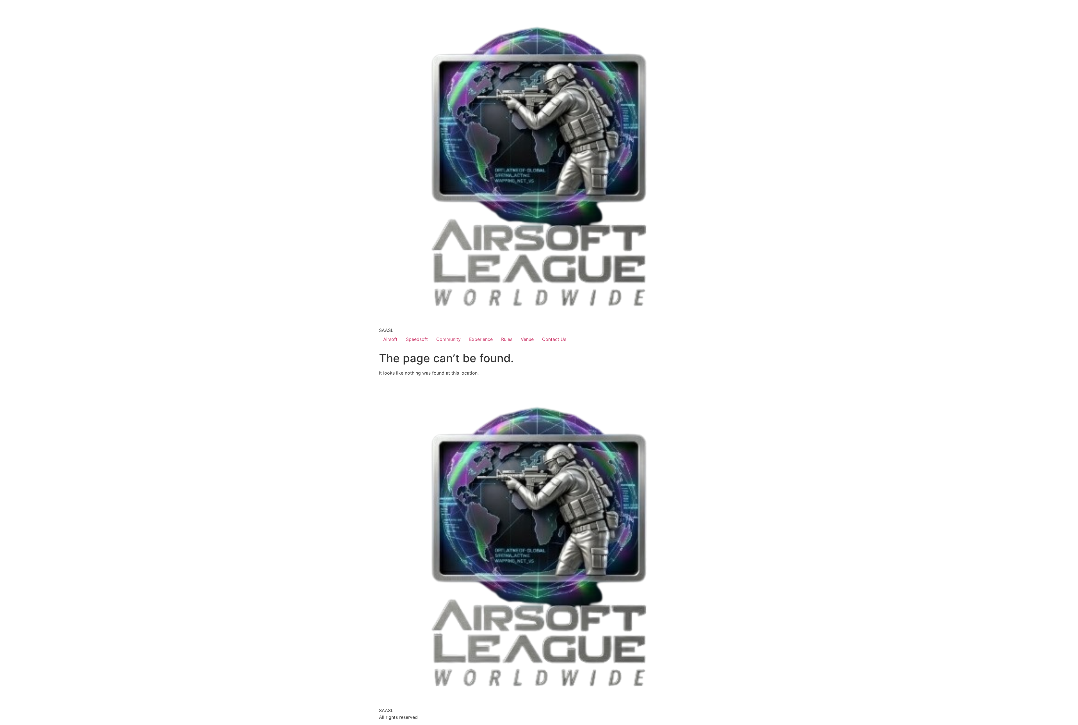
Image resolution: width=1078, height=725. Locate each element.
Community (448, 339)
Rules (506, 339)
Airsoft (390, 339)
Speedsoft (417, 339)
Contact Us (554, 339)
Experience (481, 339)
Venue (527, 339)
